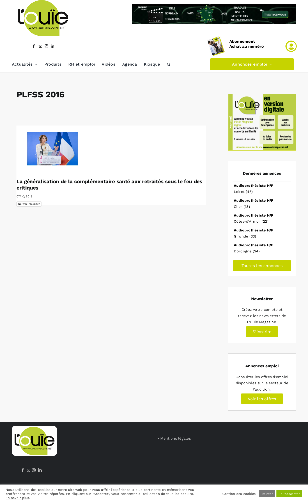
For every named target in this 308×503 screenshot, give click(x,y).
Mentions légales (175, 438)
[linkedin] (52, 46)
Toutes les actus (29, 204)
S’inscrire (262, 331)
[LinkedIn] (40, 470)
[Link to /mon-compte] (291, 46)
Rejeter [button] (267, 494)
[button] (168, 64)
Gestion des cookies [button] (239, 494)
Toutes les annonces (262, 265)
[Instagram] (34, 470)
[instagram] (46, 46)
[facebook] (34, 46)
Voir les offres (262, 398)
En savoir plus (17, 498)
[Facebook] (23, 470)
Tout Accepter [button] (289, 494)
